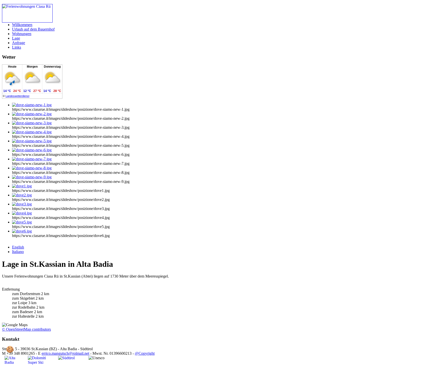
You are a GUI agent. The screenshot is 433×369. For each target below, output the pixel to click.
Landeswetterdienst (17, 95)
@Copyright (145, 353)
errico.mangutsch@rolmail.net (65, 353)
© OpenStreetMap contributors (26, 329)
